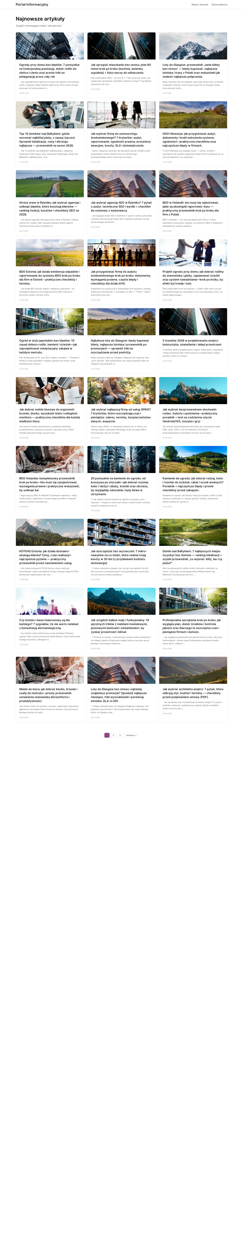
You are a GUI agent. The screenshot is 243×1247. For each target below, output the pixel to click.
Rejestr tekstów (200, 4)
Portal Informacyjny (32, 4)
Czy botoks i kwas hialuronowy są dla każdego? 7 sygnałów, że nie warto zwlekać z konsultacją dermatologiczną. (49, 624)
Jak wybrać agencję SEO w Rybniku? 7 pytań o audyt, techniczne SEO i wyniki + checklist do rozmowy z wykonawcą (121, 206)
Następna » (131, 735)
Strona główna (219, 4)
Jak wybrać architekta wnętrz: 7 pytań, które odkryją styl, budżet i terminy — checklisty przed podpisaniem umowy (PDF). (193, 693)
